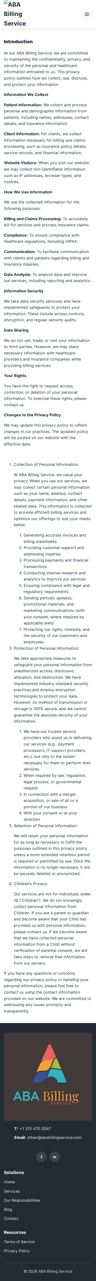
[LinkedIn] (54, 1157)
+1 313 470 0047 (35, 1128)
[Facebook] (41, 1157)
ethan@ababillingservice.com (54, 1137)
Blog (8, 1209)
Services (12, 1191)
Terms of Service (19, 1242)
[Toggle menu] (87, 14)
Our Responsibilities (22, 1200)
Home (9, 1182)
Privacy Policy (17, 1251)
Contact (11, 1218)
